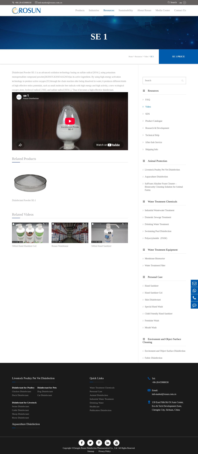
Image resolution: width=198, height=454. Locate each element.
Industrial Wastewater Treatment (159, 210)
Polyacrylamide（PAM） (157, 238)
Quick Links (97, 378)
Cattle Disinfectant (20, 410)
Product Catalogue (153, 121)
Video (146, 57)
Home (131, 57)
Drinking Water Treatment (157, 224)
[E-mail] (194, 283)
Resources (108, 10)
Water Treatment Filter (155, 265)
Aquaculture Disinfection (156, 176)
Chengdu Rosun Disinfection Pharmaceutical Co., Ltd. (95, 448)
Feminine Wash (152, 320)
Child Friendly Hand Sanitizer (158, 313)
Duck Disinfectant (20, 395)
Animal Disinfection (99, 395)
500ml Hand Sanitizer (101, 246)
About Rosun (144, 10)
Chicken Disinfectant (21, 391)
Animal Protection (155, 160)
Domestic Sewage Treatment (158, 217)
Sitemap (91, 451)
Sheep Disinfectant (20, 414)
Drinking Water (97, 403)
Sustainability (126, 10)
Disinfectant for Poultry (23, 388)
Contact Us (180, 10)
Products (80, 10)
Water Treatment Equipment (160, 249)
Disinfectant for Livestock (24, 402)
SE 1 (152, 57)
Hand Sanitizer (151, 286)
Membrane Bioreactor (155, 258)
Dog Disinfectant (45, 391)
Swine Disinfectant (20, 406)
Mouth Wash (151, 327)
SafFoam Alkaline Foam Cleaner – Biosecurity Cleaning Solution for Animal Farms (164, 186)
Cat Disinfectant (44, 395)
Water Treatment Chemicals (160, 201)
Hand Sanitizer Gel (153, 292)
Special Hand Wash (154, 306)
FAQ (147, 99)
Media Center (163, 10)
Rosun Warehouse (60, 246)
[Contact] (194, 305)
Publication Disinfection (100, 410)
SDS (147, 114)
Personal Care (152, 277)
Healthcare (94, 406)
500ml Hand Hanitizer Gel (24, 246)
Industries (94, 10)
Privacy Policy (105, 451)
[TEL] (194, 297)
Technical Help (152, 135)
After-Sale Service (153, 142)
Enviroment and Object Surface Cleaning (162, 341)
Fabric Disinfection (153, 358)
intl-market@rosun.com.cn (48, 2)
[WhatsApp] (194, 290)
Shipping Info (151, 149)
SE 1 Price (178, 56)
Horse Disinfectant (20, 418)
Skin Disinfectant (153, 299)
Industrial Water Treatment (102, 399)
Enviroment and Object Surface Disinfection (165, 351)
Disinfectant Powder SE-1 (24, 200)
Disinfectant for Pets (47, 388)
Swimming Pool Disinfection (158, 231)
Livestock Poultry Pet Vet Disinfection (162, 169)
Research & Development (157, 128)
